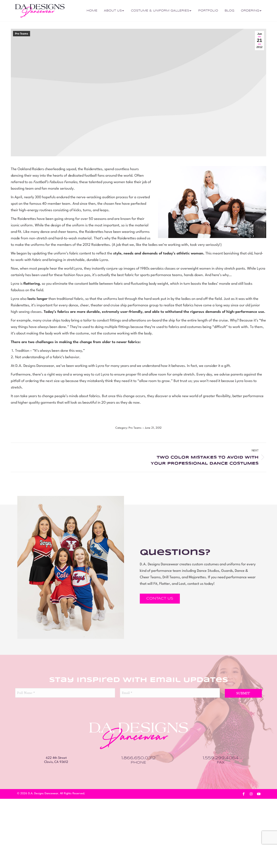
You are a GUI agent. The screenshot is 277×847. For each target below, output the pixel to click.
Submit (243, 693)
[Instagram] (251, 794)
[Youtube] (258, 794)
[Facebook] (243, 794)
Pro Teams (21, 33)
